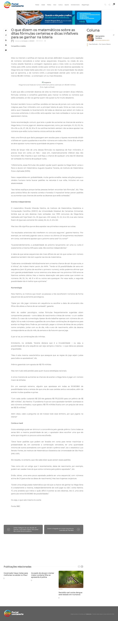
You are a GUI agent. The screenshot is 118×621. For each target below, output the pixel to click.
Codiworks (88, 614)
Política (49, 4)
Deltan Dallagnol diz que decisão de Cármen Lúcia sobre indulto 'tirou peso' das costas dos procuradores (26, 529)
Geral (54, 4)
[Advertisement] (43, 549)
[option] (16, 574)
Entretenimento (75, 4)
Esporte (67, 4)
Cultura (60, 4)
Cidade (43, 4)
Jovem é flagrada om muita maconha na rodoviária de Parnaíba (60, 529)
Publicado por (21, 41)
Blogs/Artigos (85, 4)
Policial (37, 4)
